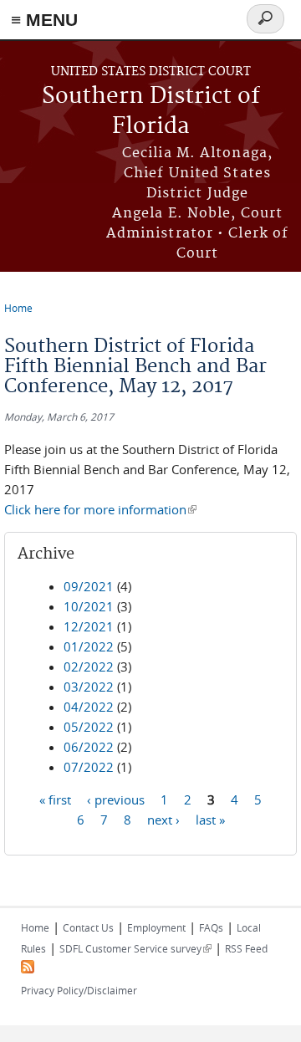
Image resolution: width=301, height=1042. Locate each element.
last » (210, 819)
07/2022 (89, 767)
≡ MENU (44, 19)
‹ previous (116, 799)
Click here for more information (100, 509)
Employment (156, 927)
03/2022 (89, 686)
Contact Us (88, 927)
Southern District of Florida (151, 111)
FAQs (211, 927)
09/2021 (89, 586)
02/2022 (89, 666)
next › (163, 819)
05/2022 (89, 726)
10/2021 (89, 606)
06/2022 (89, 746)
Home (18, 307)
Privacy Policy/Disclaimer (79, 990)
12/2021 (89, 626)
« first (55, 799)
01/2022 (89, 646)
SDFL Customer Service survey (135, 948)
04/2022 (89, 706)
